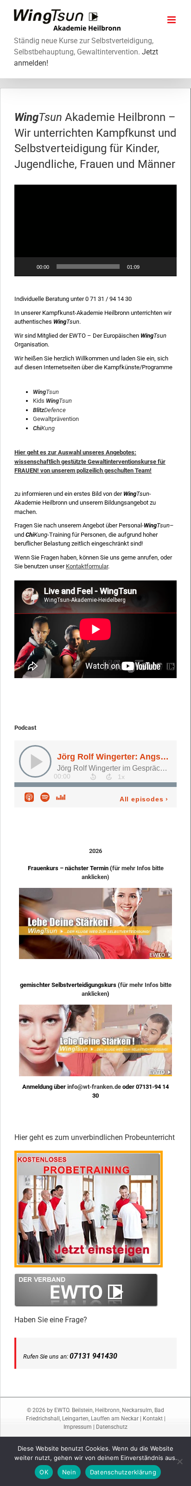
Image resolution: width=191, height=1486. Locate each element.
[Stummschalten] (149, 266)
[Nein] (179, 1461)
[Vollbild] (164, 266)
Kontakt (153, 1418)
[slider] (88, 266)
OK (43, 1472)
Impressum (78, 1427)
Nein (69, 1472)
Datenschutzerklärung (123, 1472)
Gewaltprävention (56, 418)
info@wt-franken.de (94, 1086)
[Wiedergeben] (26, 266)
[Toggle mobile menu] (172, 20)
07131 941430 (93, 1356)
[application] (95, 230)
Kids (52, 400)
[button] (95, 230)
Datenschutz (111, 1427)
